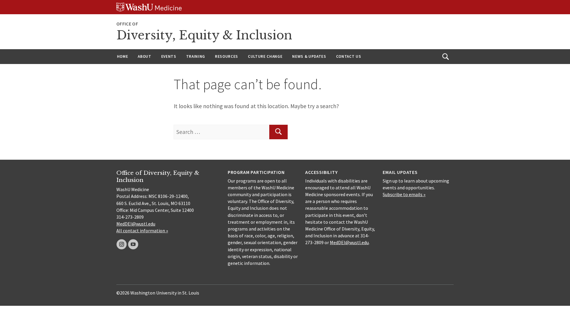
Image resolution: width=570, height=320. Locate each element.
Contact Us (348, 56)
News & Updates (309, 56)
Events (168, 56)
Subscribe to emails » (404, 194)
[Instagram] (121, 244)
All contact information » (142, 230)
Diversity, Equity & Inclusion (204, 35)
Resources (226, 56)
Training (195, 56)
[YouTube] (133, 244)
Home (122, 56)
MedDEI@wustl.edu (135, 224)
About (144, 56)
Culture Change (265, 56)
